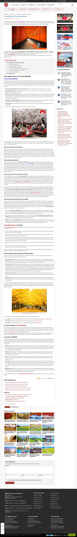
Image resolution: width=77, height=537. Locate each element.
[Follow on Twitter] (60, 1)
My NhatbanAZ (71, 1)
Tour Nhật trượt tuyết (54, 499)
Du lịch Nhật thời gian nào (11, 225)
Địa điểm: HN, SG (54, 525)
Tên (6, 475)
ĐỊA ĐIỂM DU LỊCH (32, 4)
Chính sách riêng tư (37, 503)
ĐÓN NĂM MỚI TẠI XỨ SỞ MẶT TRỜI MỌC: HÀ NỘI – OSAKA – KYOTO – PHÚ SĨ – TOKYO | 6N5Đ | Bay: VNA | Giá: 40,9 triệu (66, 96)
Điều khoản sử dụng (38, 499)
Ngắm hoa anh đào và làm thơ (11, 399)
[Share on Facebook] (5, 404)
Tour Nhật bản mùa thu (54, 497)
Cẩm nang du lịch (12, 14)
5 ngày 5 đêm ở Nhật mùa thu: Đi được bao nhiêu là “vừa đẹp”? (17, 389)
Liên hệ (53, 1)
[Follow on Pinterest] (61, 1)
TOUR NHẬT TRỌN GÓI (15, 4)
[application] (65, 18)
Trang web (40, 475)
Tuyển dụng (49, 1)
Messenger (2, 529)
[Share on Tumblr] (15, 404)
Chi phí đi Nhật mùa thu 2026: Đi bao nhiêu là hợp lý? (16, 386)
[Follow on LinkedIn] (63, 1)
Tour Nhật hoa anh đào (54, 493)
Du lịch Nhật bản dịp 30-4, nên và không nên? (15, 401)
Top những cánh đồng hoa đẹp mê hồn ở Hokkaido (16, 396)
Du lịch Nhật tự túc (37, 534)
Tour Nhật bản (22, 534)
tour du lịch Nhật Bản (20, 325)
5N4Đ (56, 508)
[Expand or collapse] (53, 60)
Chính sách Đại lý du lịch (38, 505)
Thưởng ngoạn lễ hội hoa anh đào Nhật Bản (14, 398)
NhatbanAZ (6, 14)
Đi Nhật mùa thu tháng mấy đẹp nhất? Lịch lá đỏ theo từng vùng (18, 388)
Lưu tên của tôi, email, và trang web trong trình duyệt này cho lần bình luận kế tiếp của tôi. (24, 480)
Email (23, 475)
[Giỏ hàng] (72, 5)
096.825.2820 (28, 505)
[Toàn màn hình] (71, 21)
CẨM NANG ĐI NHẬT (51, 4)
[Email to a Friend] (9, 404)
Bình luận (7, 465)
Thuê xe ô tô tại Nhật (29, 534)
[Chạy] (58, 21)
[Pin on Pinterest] (11, 404)
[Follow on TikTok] (59, 1)
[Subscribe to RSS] (62, 1)
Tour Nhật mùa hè (53, 495)
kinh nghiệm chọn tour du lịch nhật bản (22, 181)
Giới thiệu (44, 1)
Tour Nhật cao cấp (54, 503)
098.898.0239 (22, 500)
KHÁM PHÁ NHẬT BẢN (41, 4)
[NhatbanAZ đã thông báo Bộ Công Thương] (48, 535)
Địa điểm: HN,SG (31, 525)
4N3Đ (59, 508)
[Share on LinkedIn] (13, 404)
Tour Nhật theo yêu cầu (55, 505)
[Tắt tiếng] (69, 21)
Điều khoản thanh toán (38, 501)
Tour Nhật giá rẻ (53, 501)
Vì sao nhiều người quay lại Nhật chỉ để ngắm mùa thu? (16, 382)
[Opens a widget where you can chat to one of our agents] (72, 535)
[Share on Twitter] (7, 404)
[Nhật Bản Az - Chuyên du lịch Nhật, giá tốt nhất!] (6, 4)
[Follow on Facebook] (56, 1)
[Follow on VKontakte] (66, 1)
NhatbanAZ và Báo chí (38, 497)
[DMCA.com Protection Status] (53, 535)
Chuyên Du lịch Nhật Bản (14, 534)
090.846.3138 (23, 503)
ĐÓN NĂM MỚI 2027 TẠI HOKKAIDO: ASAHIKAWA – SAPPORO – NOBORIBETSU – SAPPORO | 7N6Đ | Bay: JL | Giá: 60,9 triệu (66, 74)
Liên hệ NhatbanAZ (37, 507)
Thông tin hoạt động (38, 495)
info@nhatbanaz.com (12, 498)
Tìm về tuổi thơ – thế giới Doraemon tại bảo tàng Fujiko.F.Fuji (18, 394)
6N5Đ (53, 508)
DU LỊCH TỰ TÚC (24, 4)
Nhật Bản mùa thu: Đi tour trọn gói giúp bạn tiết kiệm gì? (16, 384)
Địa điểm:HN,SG (8, 525)
